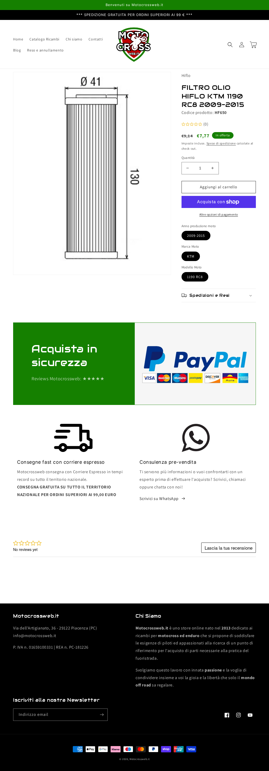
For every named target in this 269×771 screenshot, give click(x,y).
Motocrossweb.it (140, 759)
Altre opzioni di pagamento (218, 214)
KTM (190, 256)
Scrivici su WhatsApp (159, 498)
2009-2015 (196, 235)
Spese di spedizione (221, 143)
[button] (230, 44)
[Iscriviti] (101, 715)
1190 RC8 (195, 276)
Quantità (188, 157)
